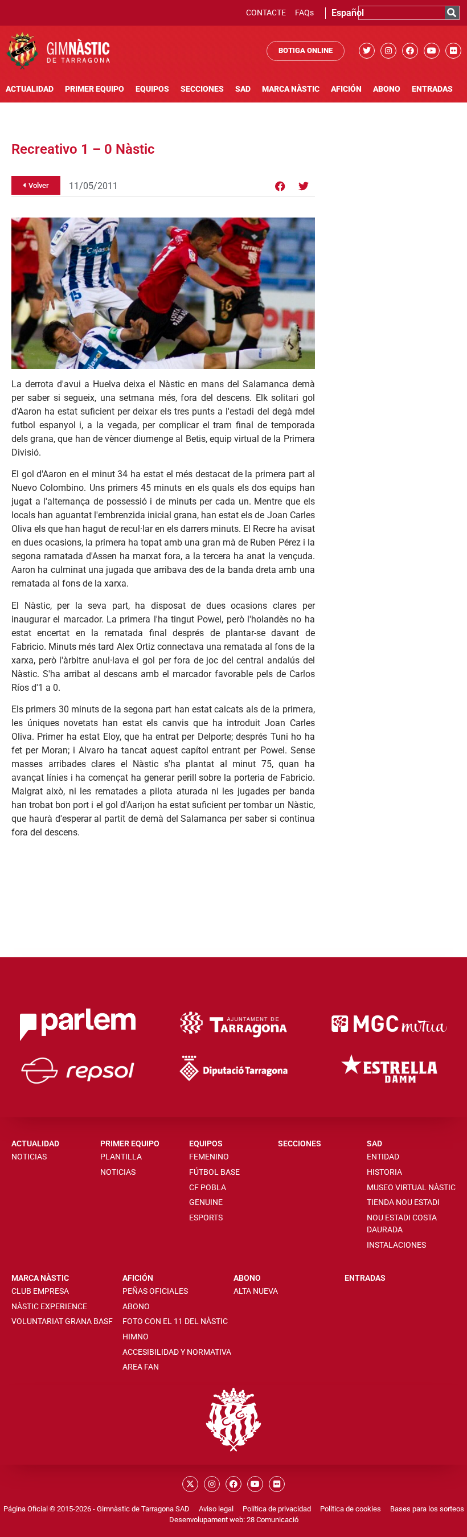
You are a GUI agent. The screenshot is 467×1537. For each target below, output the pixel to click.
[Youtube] (432, 51)
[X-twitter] (190, 1484)
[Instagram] (388, 51)
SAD (243, 89)
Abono (386, 89)
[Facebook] (410, 51)
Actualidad (30, 89)
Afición (346, 89)
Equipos (152, 89)
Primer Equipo (94, 89)
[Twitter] (367, 51)
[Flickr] (453, 51)
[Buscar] (452, 12)
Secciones (202, 89)
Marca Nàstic (290, 89)
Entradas (432, 89)
